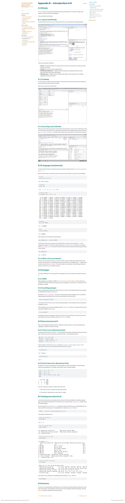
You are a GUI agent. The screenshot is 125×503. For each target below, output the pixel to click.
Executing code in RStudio (97, 9)
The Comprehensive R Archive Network (66, 281)
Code (85, 3)
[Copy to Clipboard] (86, 220)
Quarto (122, 500)
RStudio (92, 4)
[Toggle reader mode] (32, 7)
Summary (93, 17)
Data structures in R (95, 14)
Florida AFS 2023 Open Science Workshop (26, 5)
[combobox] (28, 10)
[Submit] (22, 10)
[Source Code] (29, 7)
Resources (40, 490)
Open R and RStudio (95, 6)
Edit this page (93, 20)
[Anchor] (49, 8)
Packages (93, 12)
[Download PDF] (31, 7)
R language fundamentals (96, 11)
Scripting (93, 7)
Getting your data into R (95, 16)
